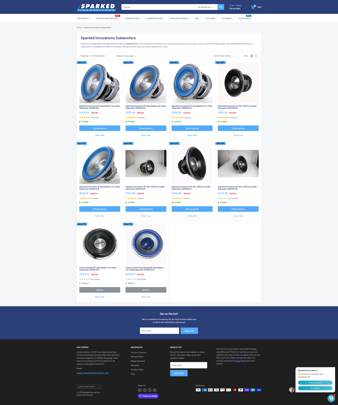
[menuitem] (84, 18)
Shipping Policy (138, 361)
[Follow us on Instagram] (145, 390)
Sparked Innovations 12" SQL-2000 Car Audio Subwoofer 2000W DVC (237, 107)
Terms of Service (138, 352)
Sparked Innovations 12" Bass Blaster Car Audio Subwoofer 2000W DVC (99, 107)
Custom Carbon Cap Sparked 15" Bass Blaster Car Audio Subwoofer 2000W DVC (145, 268)
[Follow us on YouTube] (150, 390)
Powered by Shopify (85, 395)
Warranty (135, 365)
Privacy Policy (137, 369)
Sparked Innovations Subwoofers (97, 27)
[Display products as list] (256, 56)
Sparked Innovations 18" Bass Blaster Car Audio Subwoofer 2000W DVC (99, 188)
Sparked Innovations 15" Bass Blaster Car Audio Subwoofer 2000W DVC (146, 107)
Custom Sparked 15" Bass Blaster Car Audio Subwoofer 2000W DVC (97, 268)
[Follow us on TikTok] (155, 390)
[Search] (221, 7)
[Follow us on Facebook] (140, 390)
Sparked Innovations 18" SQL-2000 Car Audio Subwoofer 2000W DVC (191, 188)
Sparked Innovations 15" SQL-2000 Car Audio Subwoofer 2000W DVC (237, 188)
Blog (133, 373)
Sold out (99, 290)
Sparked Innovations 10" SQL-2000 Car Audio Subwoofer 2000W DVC (145, 188)
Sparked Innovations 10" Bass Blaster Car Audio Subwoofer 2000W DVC (192, 107)
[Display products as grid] (252, 56)
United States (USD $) (86, 386)
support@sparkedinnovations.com (93, 372)
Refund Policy (137, 356)
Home (79, 27)
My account (234, 8)
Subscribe (189, 330)
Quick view (99, 135)
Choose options (99, 128)
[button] (331, 398)
